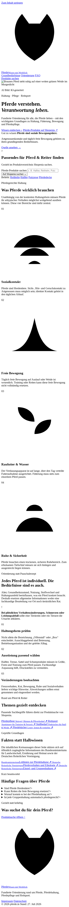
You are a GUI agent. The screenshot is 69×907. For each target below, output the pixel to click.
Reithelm (15, 177)
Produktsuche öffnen (13, 817)
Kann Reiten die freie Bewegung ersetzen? (27, 791)
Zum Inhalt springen (12, 2)
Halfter (24, 177)
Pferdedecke (45, 177)
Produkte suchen (10, 78)
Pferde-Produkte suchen (14, 170)
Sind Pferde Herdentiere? (18, 788)
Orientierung (27, 75)
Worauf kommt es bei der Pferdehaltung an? (28, 794)
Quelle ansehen (11, 147)
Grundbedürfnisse (10, 75)
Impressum (7, 901)
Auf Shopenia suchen (14, 174)
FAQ (37, 75)
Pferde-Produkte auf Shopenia (40, 130)
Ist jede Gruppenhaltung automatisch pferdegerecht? (32, 797)
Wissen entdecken (11, 130)
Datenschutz (20, 901)
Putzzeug (33, 177)
